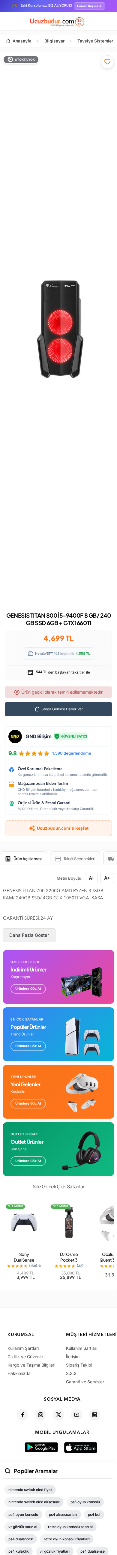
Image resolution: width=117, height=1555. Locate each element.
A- (91, 878)
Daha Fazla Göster (29, 935)
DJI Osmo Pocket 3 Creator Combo (69, 1262)
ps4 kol (94, 1514)
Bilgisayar (54, 40)
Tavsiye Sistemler (95, 40)
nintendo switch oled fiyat (30, 1489)
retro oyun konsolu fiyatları (67, 1539)
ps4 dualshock (20, 1539)
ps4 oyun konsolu (23, 1514)
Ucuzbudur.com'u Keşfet (62, 828)
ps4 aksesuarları (63, 1514)
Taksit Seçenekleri (79, 858)
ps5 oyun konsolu (85, 1502)
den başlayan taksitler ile (62, 672)
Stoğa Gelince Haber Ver (61, 709)
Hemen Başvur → (89, 6)
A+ (107, 878)
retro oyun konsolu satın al (70, 1526)
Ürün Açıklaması (28, 858)
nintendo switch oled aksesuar (34, 1502)
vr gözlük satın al (22, 1526)
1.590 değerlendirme (71, 753)
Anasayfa (22, 40)
